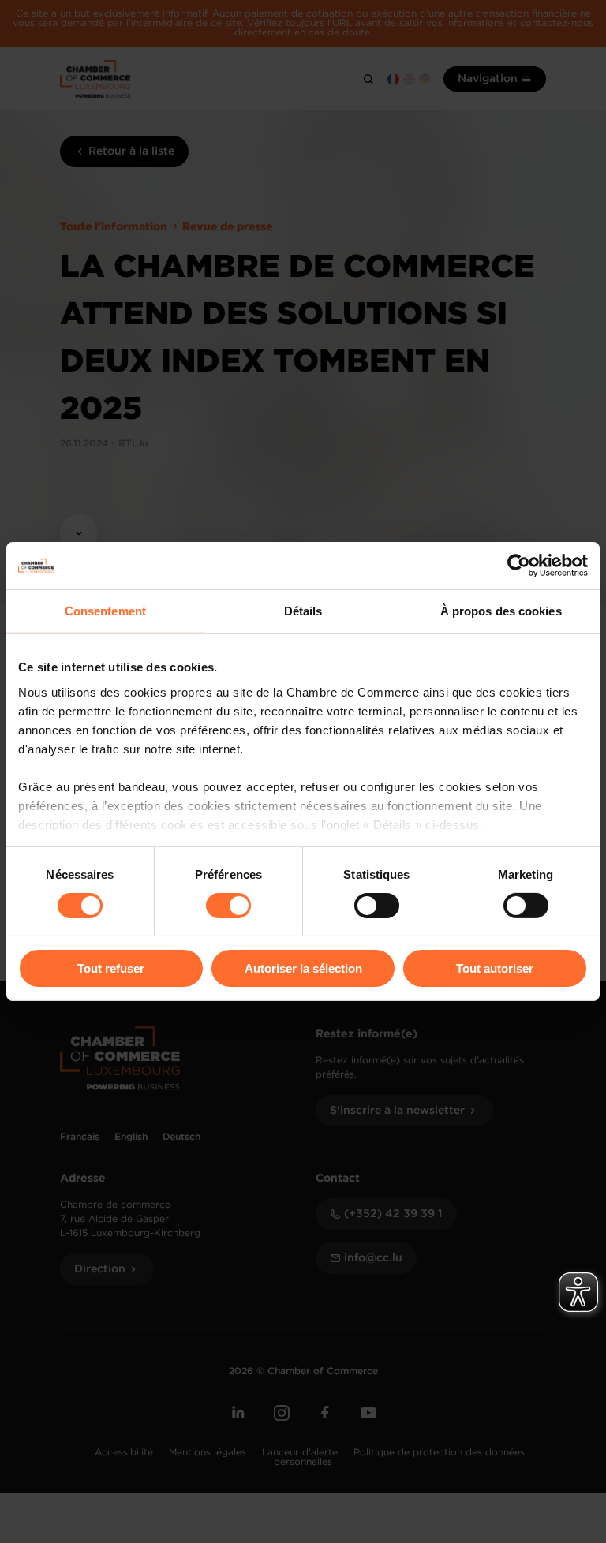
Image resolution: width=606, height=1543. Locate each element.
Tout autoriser (494, 968)
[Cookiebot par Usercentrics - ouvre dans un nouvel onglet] (519, 565)
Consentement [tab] (105, 611)
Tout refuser (110, 968)
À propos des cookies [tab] (501, 611)
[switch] (228, 905)
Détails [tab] (303, 611)
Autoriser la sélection (303, 968)
